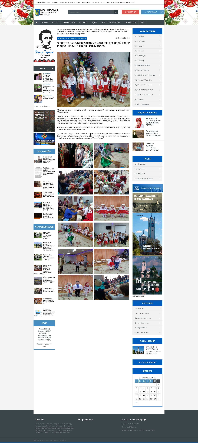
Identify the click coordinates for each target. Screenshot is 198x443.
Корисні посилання (141, 332)
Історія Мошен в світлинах (144, 178)
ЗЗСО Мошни (139, 46)
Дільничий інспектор (142, 323)
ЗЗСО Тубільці (139, 51)
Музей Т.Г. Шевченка (142, 104)
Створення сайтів (60, 440)
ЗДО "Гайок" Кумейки (142, 70)
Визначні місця (140, 174)
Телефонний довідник (142, 313)
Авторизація (152, 12)
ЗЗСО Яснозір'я (140, 60)
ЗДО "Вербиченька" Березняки (145, 75)
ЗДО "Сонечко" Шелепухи (143, 85)
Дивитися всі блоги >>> (43, 106)
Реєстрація (131, 12)
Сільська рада (139, 308)
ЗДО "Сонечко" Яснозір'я (143, 80)
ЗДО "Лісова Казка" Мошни (144, 90)
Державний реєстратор (143, 318)
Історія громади (140, 164)
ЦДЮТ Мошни (139, 99)
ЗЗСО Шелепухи (140, 56)
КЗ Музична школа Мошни (144, 94)
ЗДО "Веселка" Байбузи (142, 65)
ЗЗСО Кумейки (140, 41)
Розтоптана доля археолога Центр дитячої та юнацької (153, 133)
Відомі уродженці (140, 169)
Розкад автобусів (141, 328)
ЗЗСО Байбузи (139, 36)
